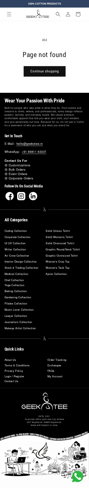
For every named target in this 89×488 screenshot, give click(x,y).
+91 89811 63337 (34, 151)
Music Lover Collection (19, 309)
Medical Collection (16, 274)
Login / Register (15, 376)
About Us (10, 360)
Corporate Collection (18, 237)
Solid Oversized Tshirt (60, 243)
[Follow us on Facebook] (10, 196)
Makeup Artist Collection (20, 328)
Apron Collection (56, 274)
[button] (9, 14)
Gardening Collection (18, 297)
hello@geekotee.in (29, 143)
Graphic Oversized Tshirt (62, 255)
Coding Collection (16, 231)
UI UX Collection (15, 243)
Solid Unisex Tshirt (58, 231)
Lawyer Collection (16, 316)
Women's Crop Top (58, 261)
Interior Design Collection (21, 261)
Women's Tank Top (58, 267)
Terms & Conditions (17, 365)
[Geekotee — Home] (44, 401)
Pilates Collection (16, 303)
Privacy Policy (14, 371)
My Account (55, 376)
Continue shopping (44, 71)
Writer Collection (15, 249)
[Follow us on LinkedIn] (33, 196)
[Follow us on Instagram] (21, 196)
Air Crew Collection (17, 255)
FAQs (51, 371)
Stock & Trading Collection (22, 267)
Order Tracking (56, 360)
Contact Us (11, 381)
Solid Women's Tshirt (59, 237)
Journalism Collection (18, 322)
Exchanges (54, 365)
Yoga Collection (14, 285)
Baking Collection (16, 291)
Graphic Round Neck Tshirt (63, 249)
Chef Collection (14, 280)
